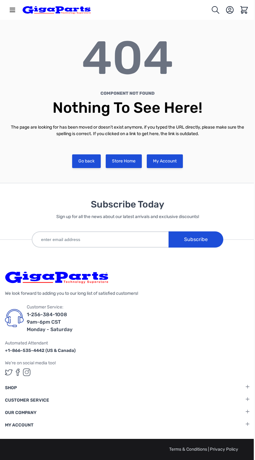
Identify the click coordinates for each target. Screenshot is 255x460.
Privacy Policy (224, 449)
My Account (165, 161)
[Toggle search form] (215, 10)
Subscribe (196, 239)
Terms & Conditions (188, 449)
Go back (86, 161)
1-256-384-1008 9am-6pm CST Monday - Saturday (49, 322)
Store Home (124, 161)
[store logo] (56, 10)
